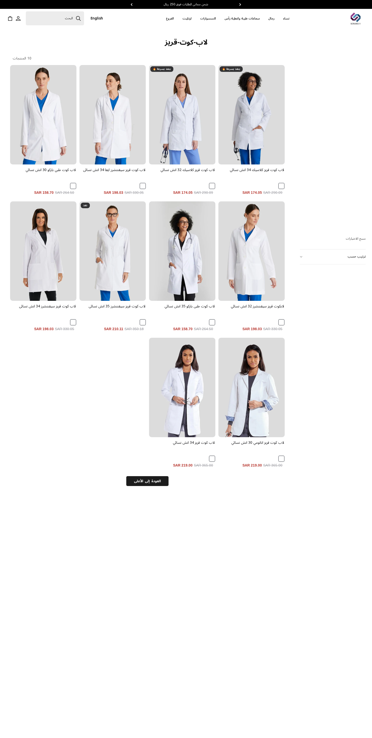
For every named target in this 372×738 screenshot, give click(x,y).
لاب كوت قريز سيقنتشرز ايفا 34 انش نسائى (114, 170)
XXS (203, 146)
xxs (134, 283)
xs (120, 283)
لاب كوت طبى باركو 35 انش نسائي (189, 306)
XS (273, 146)
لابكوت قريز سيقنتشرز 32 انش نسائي (257, 306)
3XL (237, 158)
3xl (91, 295)
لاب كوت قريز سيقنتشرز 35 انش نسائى (117, 306)
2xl (106, 295)
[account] (18, 18)
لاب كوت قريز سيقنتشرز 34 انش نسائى (47, 306)
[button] (240, 4)
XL (265, 158)
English (97, 18)
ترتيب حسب (356, 257)
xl (120, 295)
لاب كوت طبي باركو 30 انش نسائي (51, 170)
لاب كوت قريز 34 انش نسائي (194, 442)
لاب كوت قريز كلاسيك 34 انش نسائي (257, 170)
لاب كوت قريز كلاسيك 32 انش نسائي (187, 170)
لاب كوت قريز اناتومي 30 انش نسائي (257, 442)
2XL (251, 158)
